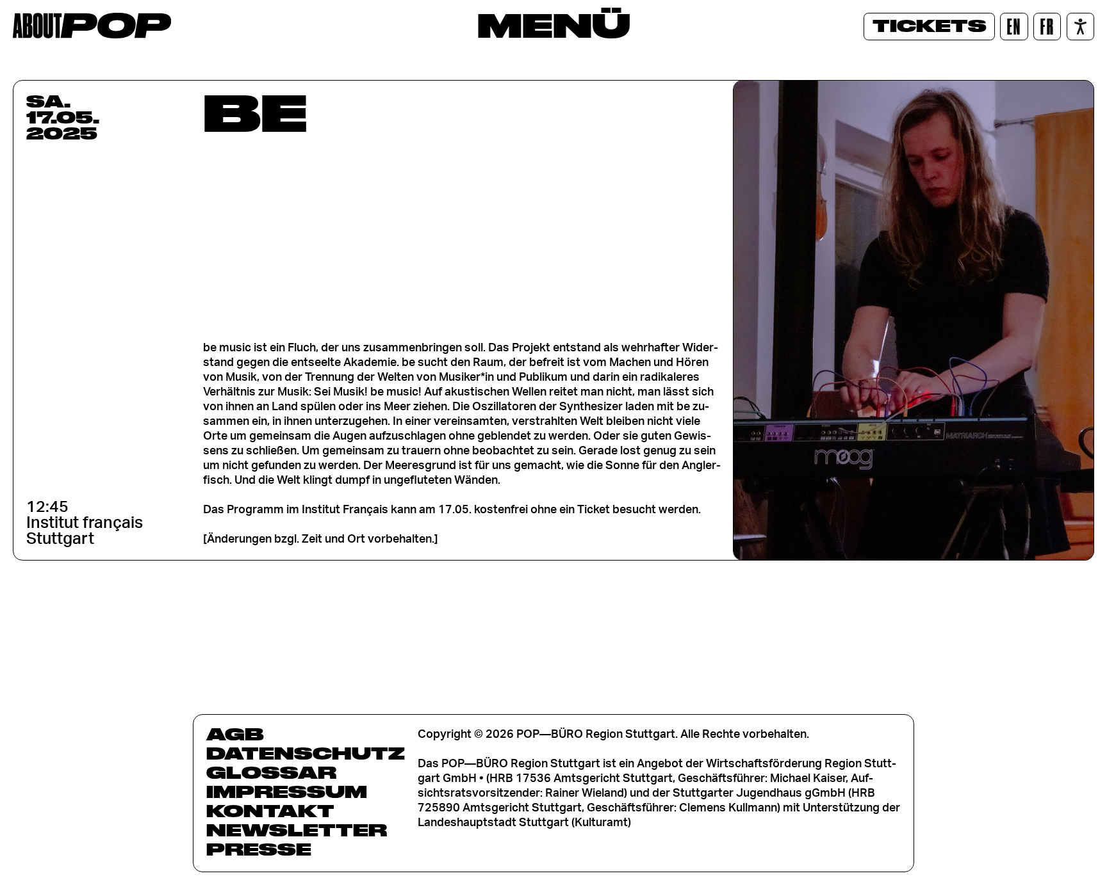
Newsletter (296, 830)
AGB (235, 734)
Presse (258, 849)
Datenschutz (305, 753)
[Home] (92, 25)
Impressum (286, 791)
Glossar (271, 772)
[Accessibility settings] (1080, 26)
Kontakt (270, 810)
